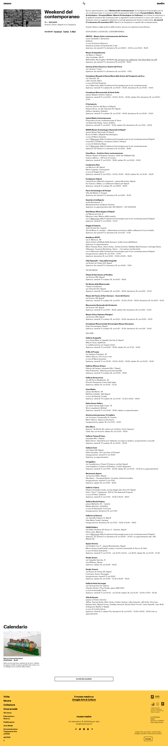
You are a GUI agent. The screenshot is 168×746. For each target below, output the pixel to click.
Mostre (7, 700)
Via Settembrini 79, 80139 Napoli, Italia (84, 721)
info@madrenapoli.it (84, 724)
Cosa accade (10, 708)
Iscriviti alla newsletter (84, 679)
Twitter (66, 31)
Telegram (92, 729)
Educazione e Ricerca (9, 717)
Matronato (95, 139)
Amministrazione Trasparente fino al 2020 (11, 731)
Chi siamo (8, 713)
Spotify (88, 729)
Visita (7, 696)
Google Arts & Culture (84, 699)
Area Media (8, 725)
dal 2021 (7, 737)
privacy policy (157, 733)
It (4, 740)
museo (7, 3)
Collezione (9, 704)
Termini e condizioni (157, 720)
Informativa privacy (156, 722)
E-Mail (73, 31)
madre (160, 3)
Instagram (84, 729)
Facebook (58, 31)
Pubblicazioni (9, 722)
